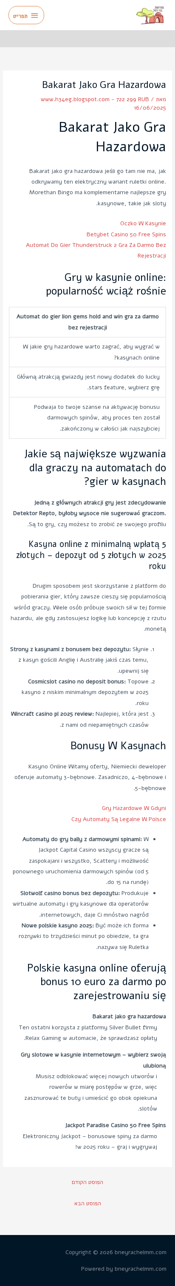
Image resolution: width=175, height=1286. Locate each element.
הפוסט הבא (87, 1203)
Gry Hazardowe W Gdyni (134, 808)
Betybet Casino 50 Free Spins (126, 234)
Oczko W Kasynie (143, 223)
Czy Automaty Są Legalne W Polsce (118, 819)
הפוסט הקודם (87, 1182)
